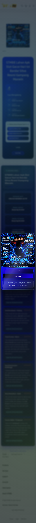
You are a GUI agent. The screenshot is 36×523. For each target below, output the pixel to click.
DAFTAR (18, 276)
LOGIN (18, 271)
